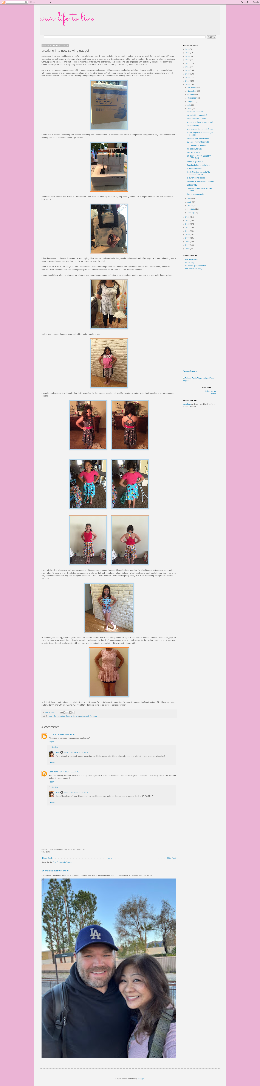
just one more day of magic (198, 138)
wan (57, 752)
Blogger (141, 1079)
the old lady (189, 263)
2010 (187, 234)
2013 (187, 224)
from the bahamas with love (198, 165)
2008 (187, 242)
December (192, 87)
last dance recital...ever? (197, 119)
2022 (187, 63)
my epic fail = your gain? (197, 115)
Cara (51, 772)
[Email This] (61, 712)
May (189, 198)
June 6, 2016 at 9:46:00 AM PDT (63, 734)
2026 (187, 49)
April (189, 202)
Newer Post (47, 858)
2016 (187, 84)
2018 (187, 77)
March (190, 205)
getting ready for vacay (88, 716)
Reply (51, 742)
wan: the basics (191, 260)
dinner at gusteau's (195, 162)
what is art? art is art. (195, 112)
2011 (187, 231)
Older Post (171, 858)
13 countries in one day (196, 145)
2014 (187, 221)
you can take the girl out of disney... (201, 129)
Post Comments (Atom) (62, 862)
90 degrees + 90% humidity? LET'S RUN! (199, 157)
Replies (54, 747)
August (190, 102)
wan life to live (67, 18)
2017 (187, 81)
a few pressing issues (196, 178)
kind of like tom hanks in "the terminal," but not (198, 173)
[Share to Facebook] (70, 712)
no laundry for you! (194, 149)
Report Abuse (190, 371)
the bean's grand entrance (195, 266)
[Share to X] (67, 712)
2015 (187, 217)
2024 (187, 56)
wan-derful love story (193, 269)
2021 (187, 67)
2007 (187, 245)
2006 (187, 249)
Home (109, 858)
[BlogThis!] (64, 712)
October (190, 94)
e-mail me (187, 404)
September (192, 98)
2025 (187, 53)
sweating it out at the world (198, 142)
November (192, 91)
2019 (187, 74)
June (189, 109)
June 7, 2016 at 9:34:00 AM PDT (67, 772)
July (189, 105)
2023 (187, 60)
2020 (187, 70)
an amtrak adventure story (55, 870)
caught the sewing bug (56, 716)
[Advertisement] (199, 320)
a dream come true (195, 169)
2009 (187, 238)
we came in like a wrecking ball (200, 122)
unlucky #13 (192, 185)
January (191, 213)
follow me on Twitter (210, 392)
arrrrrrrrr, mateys (193, 152)
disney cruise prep (72, 716)
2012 (187, 227)
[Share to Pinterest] (72, 712)
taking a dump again (195, 194)
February (191, 209)
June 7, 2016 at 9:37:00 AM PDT (77, 752)
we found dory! (193, 126)
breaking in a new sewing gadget (200, 181)
